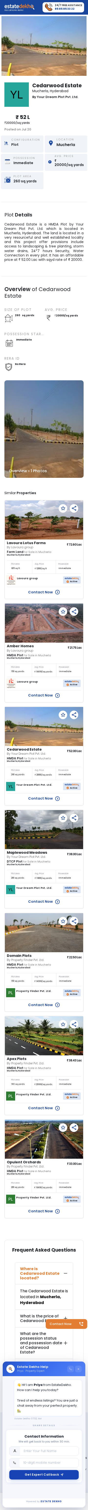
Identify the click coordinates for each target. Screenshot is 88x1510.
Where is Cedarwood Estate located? (39, 1273)
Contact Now (61, 1324)
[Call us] (70, 1369)
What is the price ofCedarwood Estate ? (40, 1318)
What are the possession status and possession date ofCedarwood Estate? (41, 1343)
